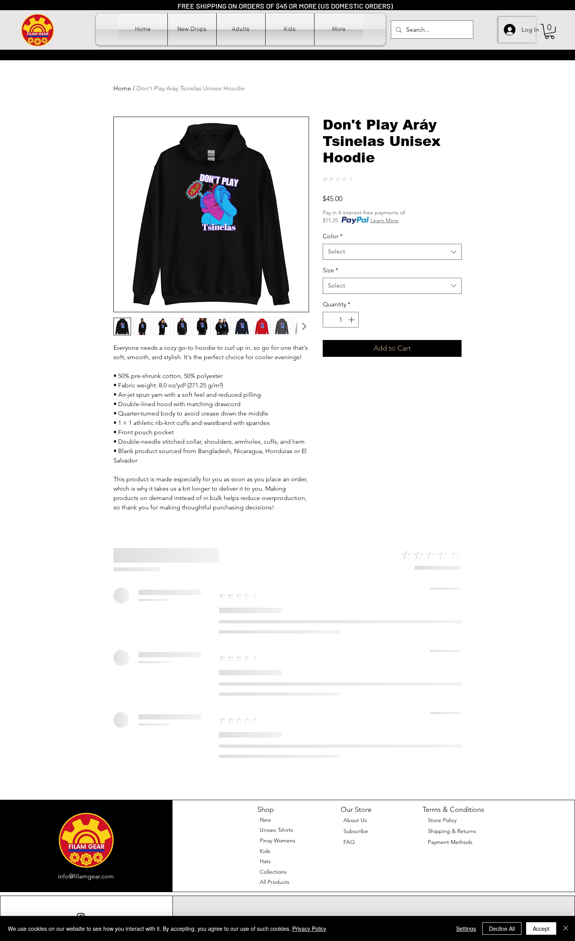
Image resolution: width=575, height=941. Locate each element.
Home (122, 88)
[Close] (565, 928)
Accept (541, 928)
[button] (241, 29)
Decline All (502, 928)
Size (330, 270)
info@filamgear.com (86, 876)
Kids (265, 851)
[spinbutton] (341, 319)
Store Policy (442, 820)
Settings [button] (466, 928)
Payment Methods (451, 842)
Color (333, 236)
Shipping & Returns (452, 831)
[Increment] (352, 319)
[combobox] (392, 251)
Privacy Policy (309, 928)
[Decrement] (329, 319)
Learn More (384, 220)
